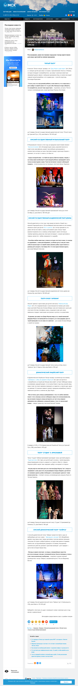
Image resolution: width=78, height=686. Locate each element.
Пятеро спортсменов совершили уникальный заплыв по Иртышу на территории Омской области (13, 30)
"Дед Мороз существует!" (58, 68)
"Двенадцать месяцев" (52, 537)
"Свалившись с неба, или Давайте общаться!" (40, 380)
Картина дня (7, 11)
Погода (29, 15)
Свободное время (17, 19)
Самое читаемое (32, 11)
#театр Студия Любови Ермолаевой (37, 630)
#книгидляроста (66, 19)
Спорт (57, 19)
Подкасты (27, 19)
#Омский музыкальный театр (51, 628)
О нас (34, 678)
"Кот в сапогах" (48, 227)
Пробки (41, 15)
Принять (66, 682)
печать (56, 36)
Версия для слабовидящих (15, 671)
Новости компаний (19, 11)
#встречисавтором (38, 19)
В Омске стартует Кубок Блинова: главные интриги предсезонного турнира (11, 49)
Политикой (32, 682)
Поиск (73, 11)
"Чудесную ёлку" (32, 460)
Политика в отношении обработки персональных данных (55, 678)
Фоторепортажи (44, 11)
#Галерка (41, 628)
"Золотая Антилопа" (33, 147)
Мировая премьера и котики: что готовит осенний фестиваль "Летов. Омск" (13, 36)
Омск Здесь (9, 5)
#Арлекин (35, 628)
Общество (7, 19)
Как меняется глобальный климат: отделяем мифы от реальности (50, 648)
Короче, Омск (49, 19)
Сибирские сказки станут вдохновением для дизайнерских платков (11, 42)
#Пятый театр (63, 628)
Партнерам (38, 678)
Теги (30, 628)
